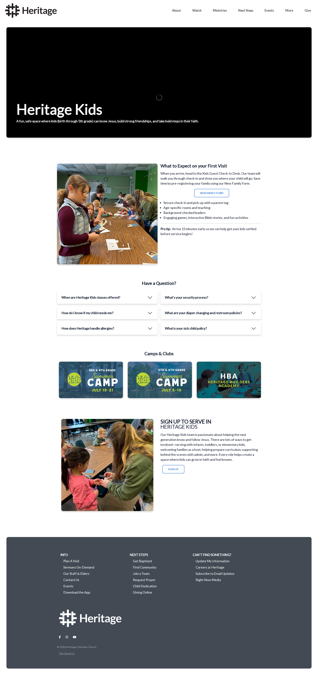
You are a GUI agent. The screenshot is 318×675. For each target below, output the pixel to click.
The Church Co (66, 653)
